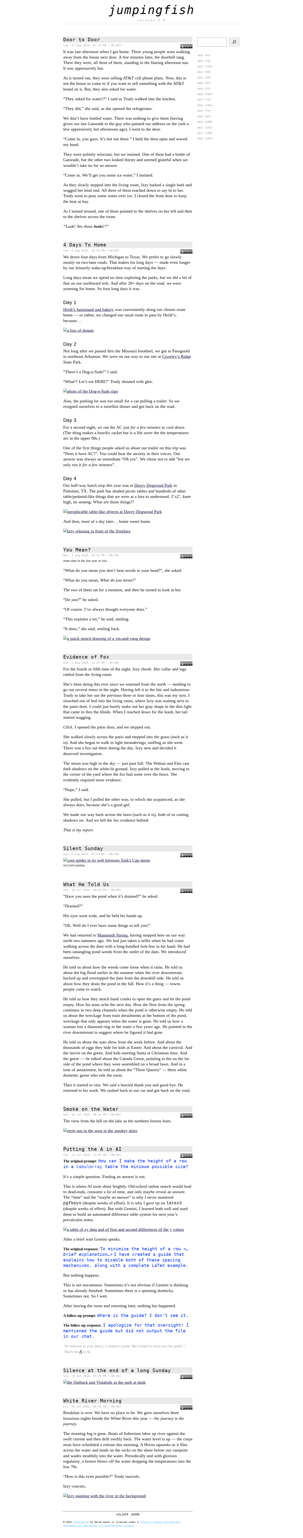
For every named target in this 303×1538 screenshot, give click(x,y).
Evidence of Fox (86, 657)
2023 (200, 72)
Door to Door (81, 39)
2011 (200, 133)
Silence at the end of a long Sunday (117, 1370)
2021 (200, 77)
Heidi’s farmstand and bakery (88, 309)
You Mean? (77, 550)
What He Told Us (86, 884)
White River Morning (92, 1401)
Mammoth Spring (112, 935)
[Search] (234, 41)
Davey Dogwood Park (153, 485)
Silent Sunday (83, 848)
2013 (200, 122)
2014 (200, 116)
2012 (200, 127)
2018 (200, 94)
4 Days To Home (84, 245)
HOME (135, 1514)
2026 (200, 55)
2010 (200, 138)
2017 (200, 99)
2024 (200, 66)
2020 (200, 83)
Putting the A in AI (92, 1149)
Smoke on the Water (91, 1109)
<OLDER (122, 1514)
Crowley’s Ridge (176, 356)
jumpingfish (152, 10)
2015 (200, 110)
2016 (200, 105)
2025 (200, 61)
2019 (200, 88)
